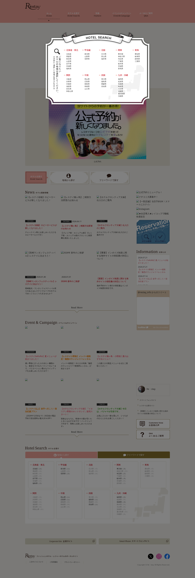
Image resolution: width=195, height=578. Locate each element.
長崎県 (120, 84)
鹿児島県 (121, 93)
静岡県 (137, 59)
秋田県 (68, 59)
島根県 (87, 86)
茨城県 (120, 66)
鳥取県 (87, 84)
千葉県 (120, 61)
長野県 (87, 59)
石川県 (103, 54)
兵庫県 (68, 81)
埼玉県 (120, 59)
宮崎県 (120, 91)
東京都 (120, 54)
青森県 (68, 56)
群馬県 (120, 68)
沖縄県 (120, 96)
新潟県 (87, 54)
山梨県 (87, 56)
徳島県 (103, 81)
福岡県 (120, 79)
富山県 (103, 56)
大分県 (120, 89)
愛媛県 (103, 84)
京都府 (68, 84)
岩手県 (68, 63)
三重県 (137, 61)
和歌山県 (69, 91)
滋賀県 (68, 86)
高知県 (103, 86)
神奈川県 (121, 56)
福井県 (103, 59)
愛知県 (137, 54)
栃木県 (120, 63)
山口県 (87, 89)
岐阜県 (137, 56)
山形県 (68, 61)
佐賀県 (120, 81)
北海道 (68, 54)
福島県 (68, 68)
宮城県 (68, 66)
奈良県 (68, 89)
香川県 (103, 79)
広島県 (87, 81)
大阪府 (68, 79)
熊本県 (120, 86)
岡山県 (87, 79)
